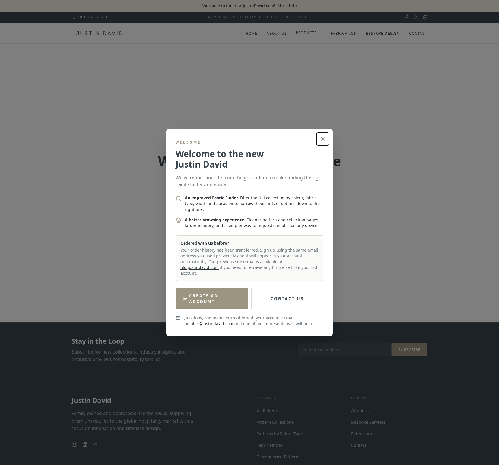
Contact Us (287, 298)
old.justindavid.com (199, 267)
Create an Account (203, 298)
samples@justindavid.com (208, 323)
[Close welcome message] (322, 139)
